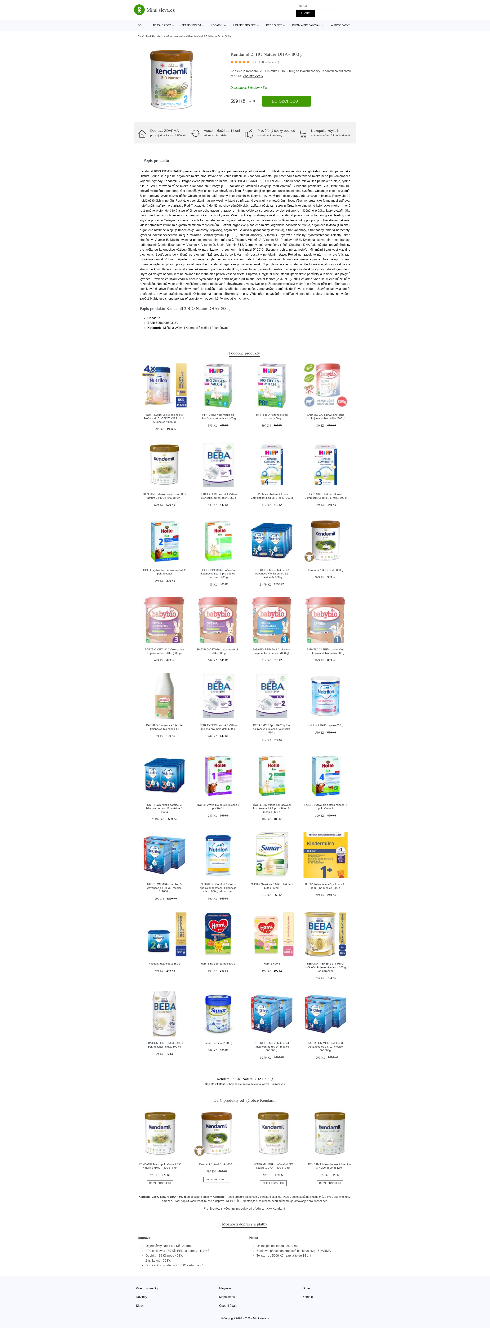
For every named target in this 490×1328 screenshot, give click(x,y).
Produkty (150, 36)
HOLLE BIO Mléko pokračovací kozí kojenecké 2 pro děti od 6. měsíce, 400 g (272, 808)
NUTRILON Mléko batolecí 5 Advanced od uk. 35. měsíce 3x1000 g (164, 888)
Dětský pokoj (191, 25)
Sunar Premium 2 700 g (218, 1042)
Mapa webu (227, 1297)
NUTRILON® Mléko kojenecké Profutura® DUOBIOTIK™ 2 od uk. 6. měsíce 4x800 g (164, 418)
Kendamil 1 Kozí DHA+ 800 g (325, 570)
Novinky (141, 1297)
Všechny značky (147, 1288)
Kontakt (307, 1297)
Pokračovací (278, 1083)
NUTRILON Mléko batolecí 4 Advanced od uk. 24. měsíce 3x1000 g (272, 1046)
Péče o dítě (274, 25)
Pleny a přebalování (306, 25)
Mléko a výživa (164, 36)
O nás (306, 1288)
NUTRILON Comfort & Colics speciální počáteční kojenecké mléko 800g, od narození (218, 888)
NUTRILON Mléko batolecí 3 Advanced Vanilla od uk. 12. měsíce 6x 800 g (272, 574)
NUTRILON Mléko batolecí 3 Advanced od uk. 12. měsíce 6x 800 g (164, 808)
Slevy (140, 1305)
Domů (141, 25)
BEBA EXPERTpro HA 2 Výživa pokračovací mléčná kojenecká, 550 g (272, 729)
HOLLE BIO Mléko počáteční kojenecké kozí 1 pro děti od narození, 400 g (218, 574)
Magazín (225, 1288)
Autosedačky (340, 25)
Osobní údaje (228, 1305)
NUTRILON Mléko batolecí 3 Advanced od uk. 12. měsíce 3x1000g (325, 1046)
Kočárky (217, 25)
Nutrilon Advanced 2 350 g (164, 963)
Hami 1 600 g (272, 963)
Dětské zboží (162, 25)
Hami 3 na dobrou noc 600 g (218, 963)
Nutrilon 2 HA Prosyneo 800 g (325, 725)
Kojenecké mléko (183, 36)
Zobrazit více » (253, 76)
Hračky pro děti (244, 25)
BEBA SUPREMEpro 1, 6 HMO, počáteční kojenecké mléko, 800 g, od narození (326, 967)
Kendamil (327, 71)
